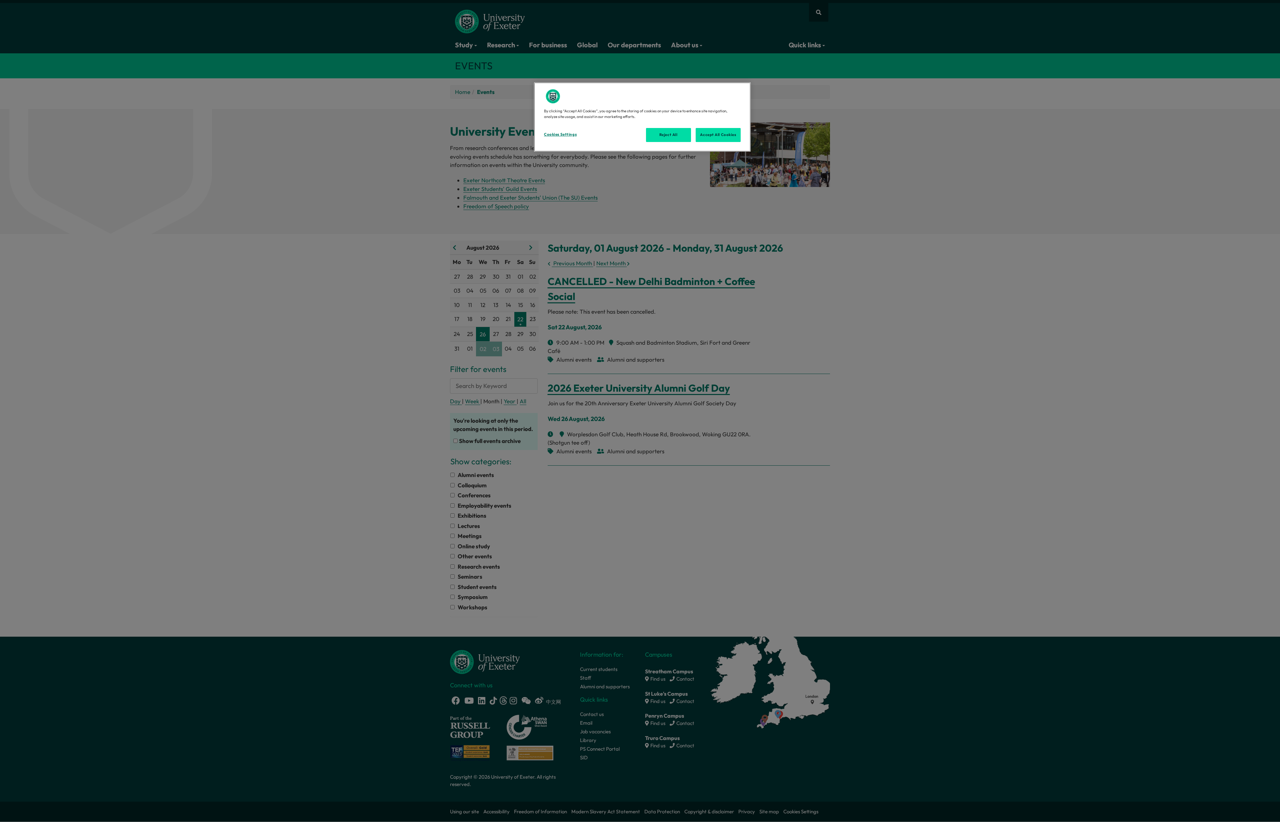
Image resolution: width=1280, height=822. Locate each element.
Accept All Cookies (718, 134)
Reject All (668, 134)
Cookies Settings (560, 134)
